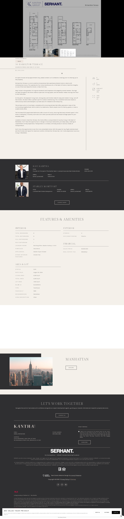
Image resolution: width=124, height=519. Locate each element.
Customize (106, 512)
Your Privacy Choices (62, 517)
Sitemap (73, 479)
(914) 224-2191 (89, 171)
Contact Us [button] (62, 415)
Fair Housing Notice (50, 455)
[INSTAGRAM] (62, 484)
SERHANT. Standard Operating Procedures (68, 455)
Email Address (82, 426)
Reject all (97, 512)
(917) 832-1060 (57, 433)
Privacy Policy (64, 479)
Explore (71, 367)
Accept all (116, 512)
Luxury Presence (76, 475)
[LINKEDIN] (65, 484)
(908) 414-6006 (61, 191)
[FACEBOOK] (58, 484)
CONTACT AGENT (62, 202)
